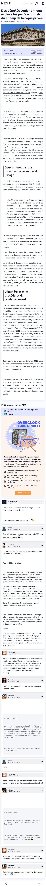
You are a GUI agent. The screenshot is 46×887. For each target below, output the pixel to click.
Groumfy (11, 680)
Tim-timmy (11, 652)
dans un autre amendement (31, 305)
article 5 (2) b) (13, 181)
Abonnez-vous (23, 493)
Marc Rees (8, 51)
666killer (11, 545)
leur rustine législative (17, 78)
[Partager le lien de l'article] (6, 884)
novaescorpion (13, 501)
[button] (42, 3)
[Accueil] (6, 3)
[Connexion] (36, 3)
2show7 (10, 527)
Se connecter (12, 414)
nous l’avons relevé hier (12, 369)
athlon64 (11, 696)
